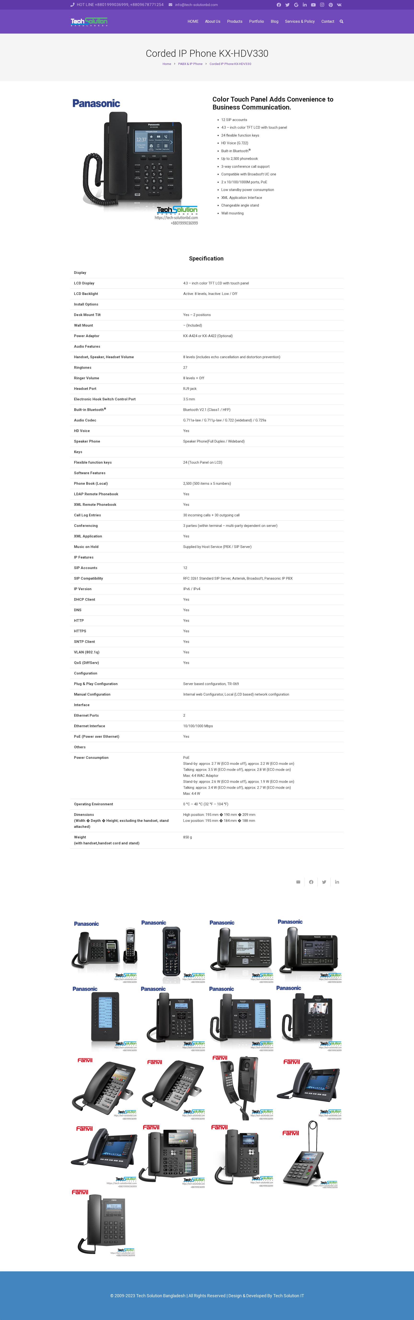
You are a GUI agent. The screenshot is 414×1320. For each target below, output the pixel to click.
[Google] (296, 4)
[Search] (341, 22)
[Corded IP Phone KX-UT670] (309, 950)
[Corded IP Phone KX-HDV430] (309, 1018)
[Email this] (298, 882)
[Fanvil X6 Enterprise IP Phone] (173, 1154)
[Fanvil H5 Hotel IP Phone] (104, 1086)
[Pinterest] (330, 4)
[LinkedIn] (304, 4)
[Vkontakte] (339, 4)
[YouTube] (313, 4)
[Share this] (311, 882)
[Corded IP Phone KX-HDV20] (104, 1018)
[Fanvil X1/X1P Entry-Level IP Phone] (104, 1223)
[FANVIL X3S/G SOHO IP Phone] (241, 1154)
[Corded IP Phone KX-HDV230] (241, 1018)
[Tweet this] (324, 882)
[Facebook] (279, 4)
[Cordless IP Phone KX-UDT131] (173, 950)
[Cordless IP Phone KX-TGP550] (104, 950)
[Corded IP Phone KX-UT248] (241, 950)
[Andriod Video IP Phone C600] (309, 1086)
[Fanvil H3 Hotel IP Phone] (173, 1086)
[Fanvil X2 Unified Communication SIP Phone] (309, 1154)
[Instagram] (322, 4)
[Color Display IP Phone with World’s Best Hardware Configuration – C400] (104, 1154)
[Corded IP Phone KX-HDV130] (173, 1018)
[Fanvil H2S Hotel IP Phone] (241, 1086)
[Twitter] (287, 4)
